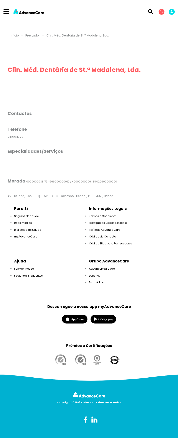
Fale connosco (24, 268)
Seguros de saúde (26, 216)
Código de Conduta (102, 236)
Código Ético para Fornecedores (110, 243)
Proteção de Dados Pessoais (108, 223)
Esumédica (96, 282)
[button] (161, 11)
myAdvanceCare (25, 236)
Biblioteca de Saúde (27, 230)
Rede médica (23, 223)
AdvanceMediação (102, 268)
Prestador (32, 35)
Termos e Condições (103, 216)
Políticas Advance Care (104, 230)
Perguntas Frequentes (28, 275)
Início (15, 35)
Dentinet (94, 275)
